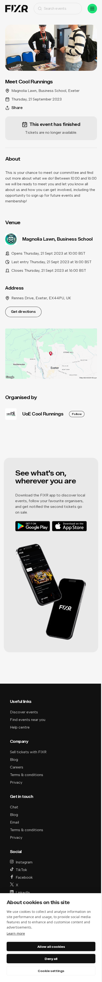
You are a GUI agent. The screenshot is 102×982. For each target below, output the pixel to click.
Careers (16, 767)
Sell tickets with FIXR (28, 752)
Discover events (24, 712)
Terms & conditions (26, 774)
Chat (14, 807)
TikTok (21, 870)
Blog (14, 759)
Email (14, 822)
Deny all (51, 959)
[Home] (16, 8)
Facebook (24, 877)
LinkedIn (23, 892)
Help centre (20, 727)
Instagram (24, 862)
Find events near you (27, 719)
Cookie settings (51, 971)
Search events (55, 8)
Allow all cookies (51, 947)
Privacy (16, 782)
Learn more (16, 933)
